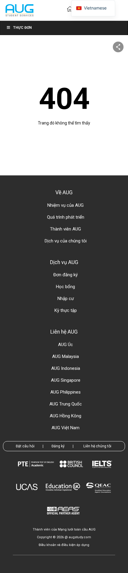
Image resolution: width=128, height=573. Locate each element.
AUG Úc (65, 344)
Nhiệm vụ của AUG (65, 205)
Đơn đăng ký (65, 274)
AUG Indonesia (65, 368)
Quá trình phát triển (65, 217)
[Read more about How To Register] (64, 519)
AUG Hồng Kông (65, 416)
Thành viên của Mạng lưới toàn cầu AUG (64, 529)
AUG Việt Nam (65, 427)
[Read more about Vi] (19, 10)
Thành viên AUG (65, 229)
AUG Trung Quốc (65, 404)
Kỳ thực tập (65, 310)
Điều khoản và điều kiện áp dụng (64, 545)
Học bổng (65, 286)
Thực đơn (22, 28)
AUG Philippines (65, 392)
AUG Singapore (65, 380)
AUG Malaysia (65, 356)
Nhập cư (65, 298)
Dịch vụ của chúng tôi (66, 241)
